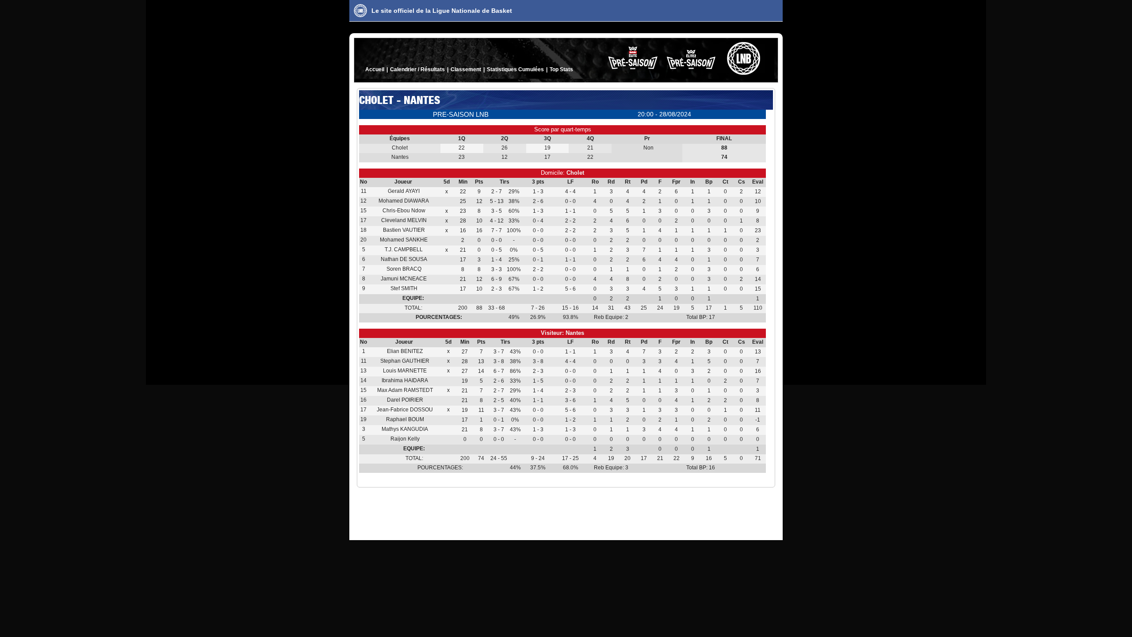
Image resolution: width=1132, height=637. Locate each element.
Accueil (374, 69)
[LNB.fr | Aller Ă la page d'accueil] (360, 10)
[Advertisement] (566, 512)
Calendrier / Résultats (417, 69)
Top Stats (561, 69)
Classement (466, 69)
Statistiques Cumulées (515, 69)
